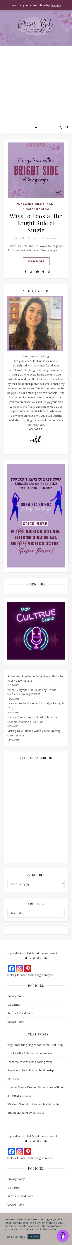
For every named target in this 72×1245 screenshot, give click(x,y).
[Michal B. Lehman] (36, 26)
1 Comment (52, 238)
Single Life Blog (36, 209)
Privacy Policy (16, 996)
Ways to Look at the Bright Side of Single (36, 223)
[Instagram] (19, 968)
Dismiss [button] (56, 5)
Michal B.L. (20, 238)
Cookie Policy (15, 1021)
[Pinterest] (27, 968)
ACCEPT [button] (34, 1236)
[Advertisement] (36, 83)
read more (36, 261)
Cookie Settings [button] (15, 1236)
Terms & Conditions (20, 1013)
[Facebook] (11, 968)
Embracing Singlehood (35, 204)
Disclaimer (13, 1004)
